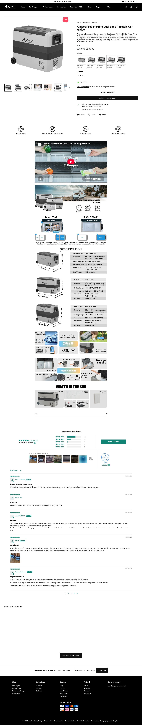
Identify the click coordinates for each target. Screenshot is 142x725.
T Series (94, 22)
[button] (60, 437)
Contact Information (83, 721)
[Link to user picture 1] (15, 558)
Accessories (61, 7)
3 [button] (71, 593)
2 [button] (68, 593)
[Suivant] (68, 87)
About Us (87, 688)
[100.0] (105, 457)
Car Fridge (33, 7)
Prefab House (48, 7)
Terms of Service (70, 721)
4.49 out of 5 (34, 440)
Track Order (64, 693)
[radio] (81, 62)
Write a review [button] (113, 442)
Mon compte (64, 696)
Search (62, 688)
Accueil (79, 22)
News (90, 7)
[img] (15, 476)
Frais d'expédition (83, 87)
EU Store (39, 691)
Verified (104, 465)
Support (99, 7)
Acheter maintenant (107, 98)
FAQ (36, 414)
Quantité (80, 72)
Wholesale (87, 693)
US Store (39, 686)
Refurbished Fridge (76, 7)
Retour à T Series (72, 655)
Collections (86, 22)
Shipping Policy (58, 721)
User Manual (64, 691)
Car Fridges (16, 686)
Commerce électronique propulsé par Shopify (104, 721)
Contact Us (87, 691)
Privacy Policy (38, 721)
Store (109, 7)
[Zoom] (37, 49)
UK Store (39, 688)
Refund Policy (48, 721)
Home (23, 7)
